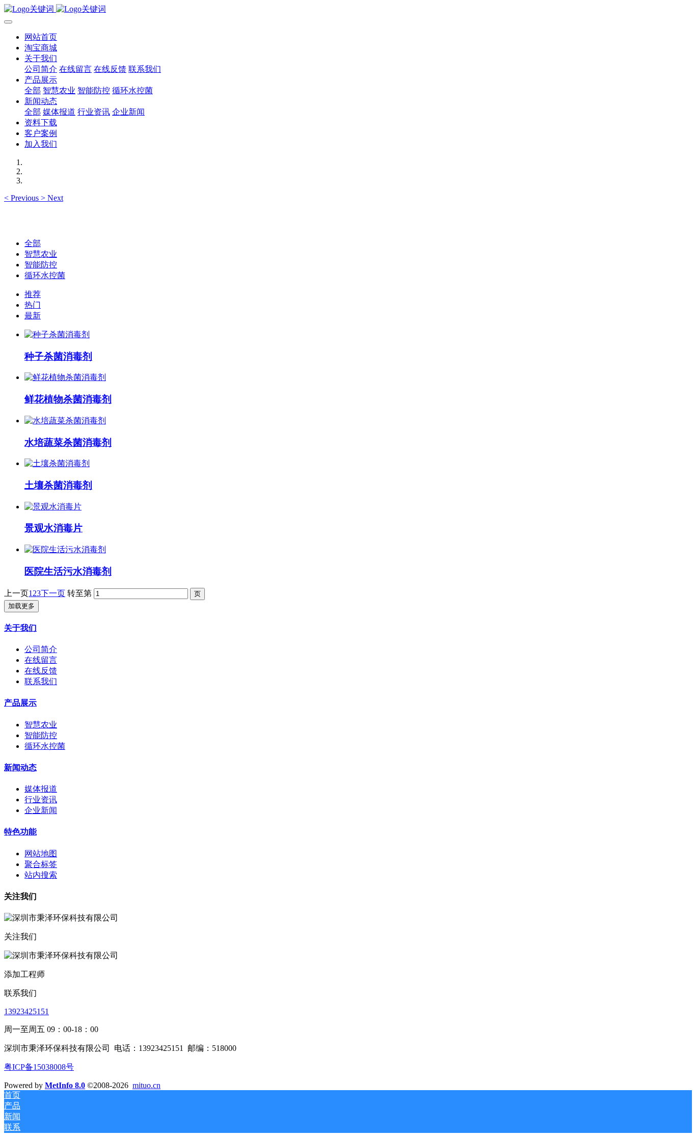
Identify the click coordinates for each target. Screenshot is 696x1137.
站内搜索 (40, 875)
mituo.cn (146, 1085)
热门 (32, 305)
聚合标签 (40, 864)
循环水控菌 (44, 275)
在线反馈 (40, 670)
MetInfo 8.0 (65, 1085)
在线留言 (40, 660)
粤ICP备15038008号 (39, 1067)
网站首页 (40, 37)
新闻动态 (20, 767)
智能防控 (40, 264)
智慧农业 (40, 254)
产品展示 (20, 702)
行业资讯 (40, 799)
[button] (22, 198)
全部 (32, 90)
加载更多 (21, 606)
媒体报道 (40, 788)
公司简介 (40, 649)
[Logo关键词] (348, 9)
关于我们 (20, 628)
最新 (32, 315)
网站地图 (40, 853)
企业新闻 (40, 810)
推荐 (32, 294)
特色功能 (20, 831)
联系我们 (40, 681)
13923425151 (26, 1011)
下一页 (53, 593)
